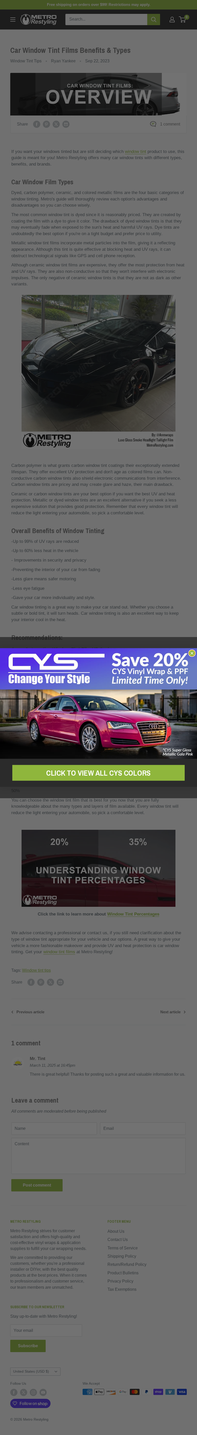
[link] (98, 703)
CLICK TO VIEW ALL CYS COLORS (98, 772)
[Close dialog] (192, 653)
